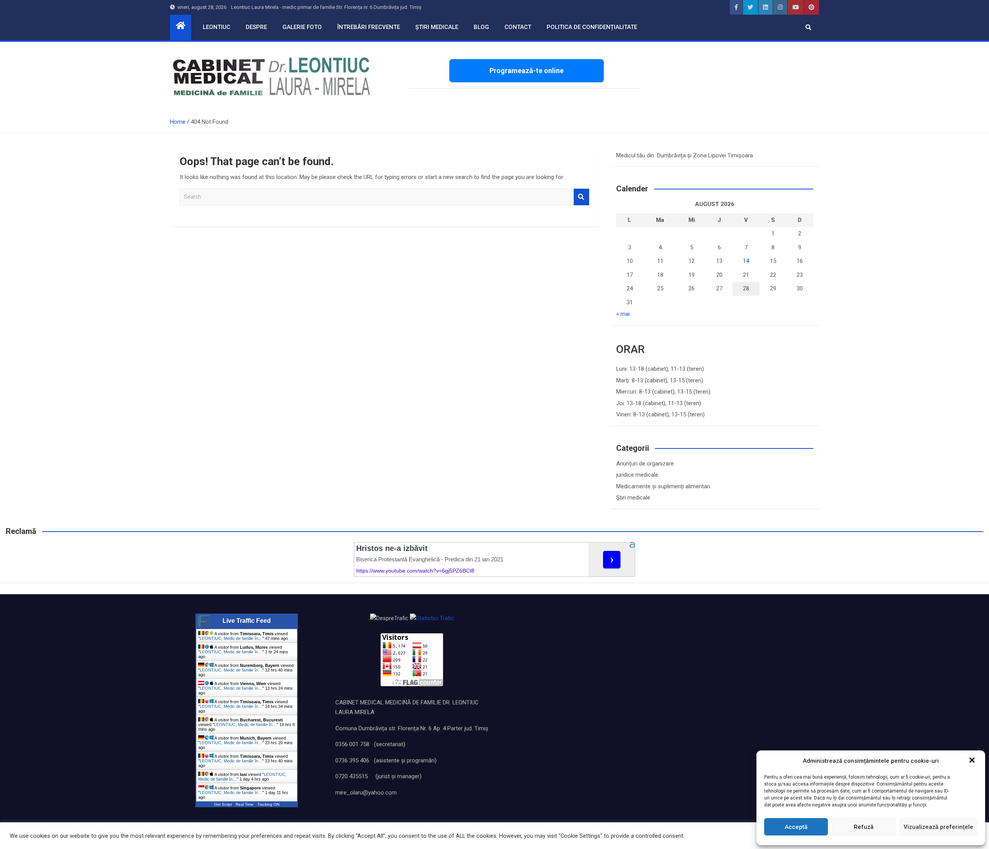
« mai (623, 313)
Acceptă (796, 826)
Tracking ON (268, 804)
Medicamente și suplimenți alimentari (663, 486)
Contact (518, 27)
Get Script (223, 804)
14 (746, 260)
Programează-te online (526, 70)
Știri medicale (436, 27)
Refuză (863, 826)
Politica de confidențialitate (592, 27)
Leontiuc (216, 27)
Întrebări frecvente (368, 27)
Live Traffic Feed (247, 620)
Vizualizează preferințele (938, 826)
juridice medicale (637, 474)
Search (581, 197)
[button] (972, 760)
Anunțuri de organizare (645, 463)
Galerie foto (302, 27)
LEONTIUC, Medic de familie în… (231, 638)
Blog (481, 27)
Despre (256, 27)
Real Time (244, 804)
